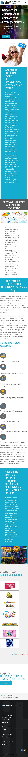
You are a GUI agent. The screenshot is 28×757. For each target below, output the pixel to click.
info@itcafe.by (5, 722)
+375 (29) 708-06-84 (6, 719)
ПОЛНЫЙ (20, 654)
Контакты (6, 36)
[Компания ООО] (10, 2)
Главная (4, 695)
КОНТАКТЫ (6, 683)
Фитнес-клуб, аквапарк (7, 736)
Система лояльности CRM (7, 741)
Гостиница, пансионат (6, 729)
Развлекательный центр (7, 734)
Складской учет (5, 744)
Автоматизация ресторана (7, 726)
